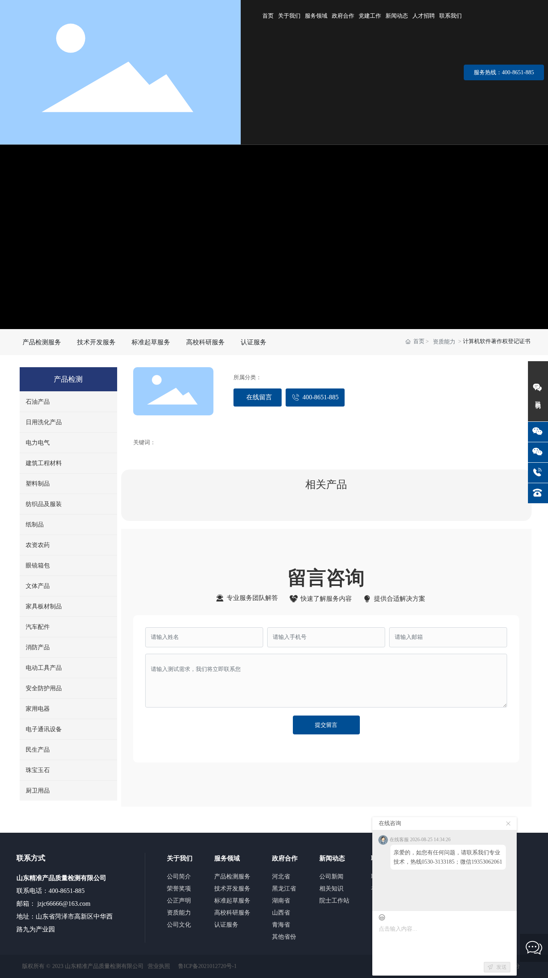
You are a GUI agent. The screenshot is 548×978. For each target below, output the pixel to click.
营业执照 (159, 966)
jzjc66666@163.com (63, 903)
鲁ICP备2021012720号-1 (207, 966)
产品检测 (68, 379)
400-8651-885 (67, 890)
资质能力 (444, 342)
